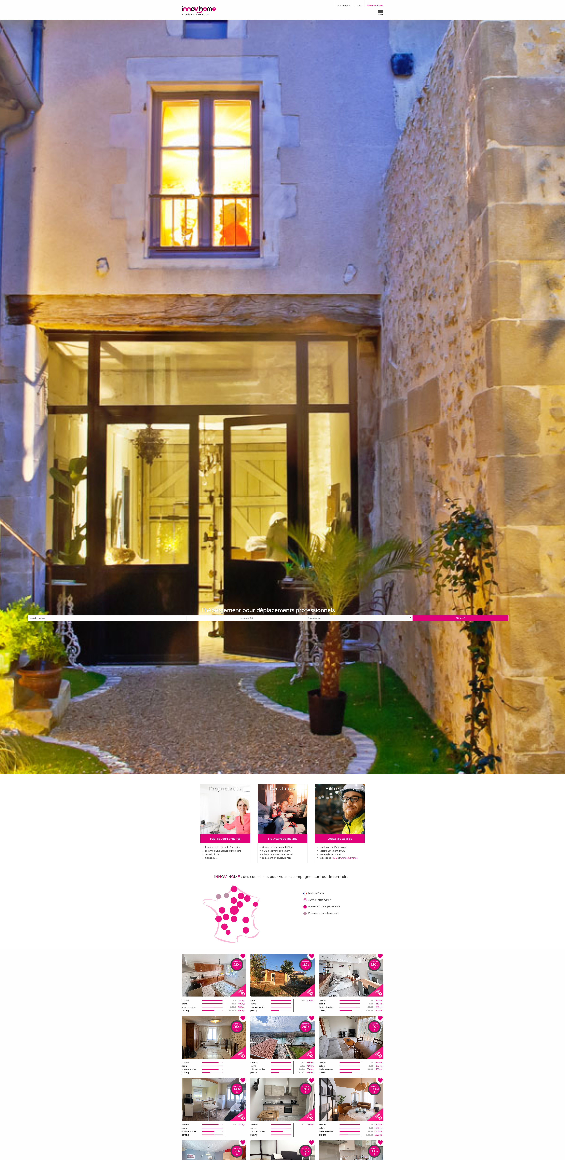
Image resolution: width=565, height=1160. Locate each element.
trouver (460, 617)
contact (359, 5)
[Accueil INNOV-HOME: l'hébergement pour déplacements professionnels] (205, 10)
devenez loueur (375, 5)
